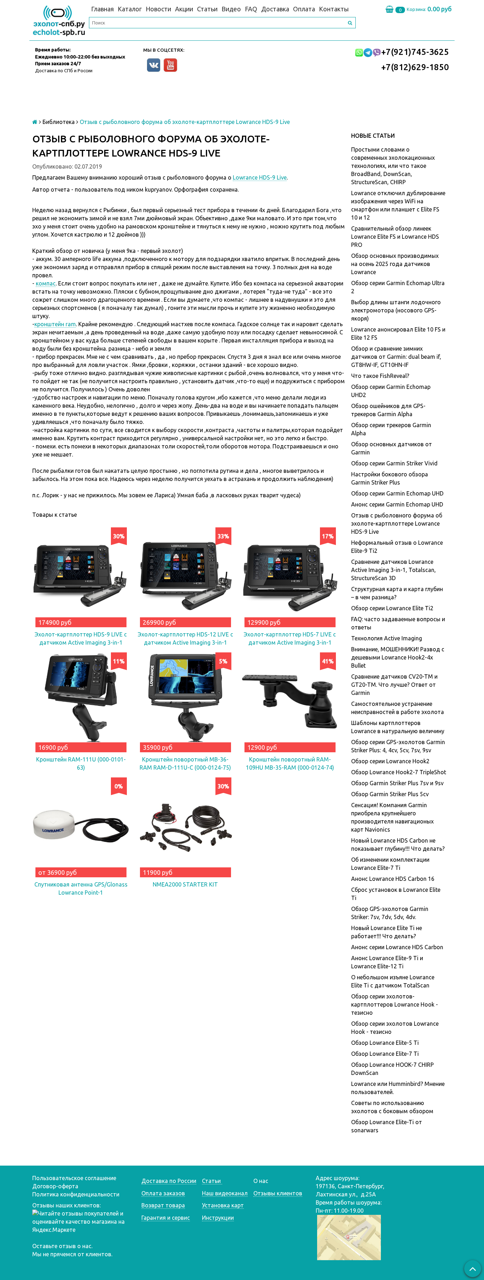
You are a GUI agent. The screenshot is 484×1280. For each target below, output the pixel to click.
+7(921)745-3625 (415, 52)
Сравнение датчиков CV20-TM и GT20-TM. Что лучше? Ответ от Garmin (394, 684)
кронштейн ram (55, 324)
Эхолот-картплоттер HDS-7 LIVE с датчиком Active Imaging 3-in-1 (290, 638)
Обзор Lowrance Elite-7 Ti (385, 1053)
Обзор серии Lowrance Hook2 (390, 761)
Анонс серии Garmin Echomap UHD (397, 504)
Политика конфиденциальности (75, 1194)
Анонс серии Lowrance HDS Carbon (397, 947)
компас (46, 283)
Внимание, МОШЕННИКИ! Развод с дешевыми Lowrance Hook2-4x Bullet (397, 657)
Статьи (207, 8)
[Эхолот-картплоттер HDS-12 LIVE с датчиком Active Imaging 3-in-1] (185, 576)
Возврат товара (163, 1205)
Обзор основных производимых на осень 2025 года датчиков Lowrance (395, 264)
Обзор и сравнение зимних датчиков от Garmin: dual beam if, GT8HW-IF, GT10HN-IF (396, 356)
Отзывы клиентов (277, 1193)
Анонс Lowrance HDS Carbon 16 (392, 879)
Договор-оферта (55, 1186)
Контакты (334, 8)
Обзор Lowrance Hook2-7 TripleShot (398, 772)
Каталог (130, 8)
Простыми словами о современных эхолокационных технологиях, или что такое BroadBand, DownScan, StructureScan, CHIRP (393, 165)
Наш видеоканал (225, 1193)
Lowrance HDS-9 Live (260, 177)
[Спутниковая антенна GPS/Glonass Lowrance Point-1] (81, 826)
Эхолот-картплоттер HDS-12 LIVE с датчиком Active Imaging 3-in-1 (185, 638)
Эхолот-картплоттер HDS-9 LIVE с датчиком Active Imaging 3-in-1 (81, 638)
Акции (184, 8)
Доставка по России (168, 1181)
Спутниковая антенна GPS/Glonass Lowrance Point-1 (81, 888)
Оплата (304, 8)
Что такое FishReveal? (380, 376)
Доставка (275, 8)
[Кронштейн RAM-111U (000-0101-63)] (81, 701)
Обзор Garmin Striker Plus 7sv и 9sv (397, 783)
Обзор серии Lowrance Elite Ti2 (392, 608)
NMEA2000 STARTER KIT (185, 884)
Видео (231, 8)
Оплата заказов (163, 1193)
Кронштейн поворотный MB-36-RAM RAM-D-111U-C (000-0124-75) (185, 763)
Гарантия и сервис (165, 1217)
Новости (158, 8)
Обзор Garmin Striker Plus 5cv (390, 794)
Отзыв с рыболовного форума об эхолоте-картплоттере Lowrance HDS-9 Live (396, 523)
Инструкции (218, 1217)
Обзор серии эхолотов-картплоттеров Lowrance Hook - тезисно (394, 1004)
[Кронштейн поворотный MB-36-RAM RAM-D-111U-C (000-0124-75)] (185, 701)
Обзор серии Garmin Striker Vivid (394, 463)
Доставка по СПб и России (63, 70)
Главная (102, 8)
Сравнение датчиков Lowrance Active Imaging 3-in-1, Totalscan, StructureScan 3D (393, 570)
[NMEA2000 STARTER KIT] (185, 826)
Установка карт (223, 1205)
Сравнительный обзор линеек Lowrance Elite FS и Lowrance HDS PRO (395, 236)
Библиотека (59, 122)
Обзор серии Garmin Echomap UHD (397, 493)
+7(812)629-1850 (415, 67)
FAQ (251, 8)
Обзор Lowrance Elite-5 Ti (385, 1043)
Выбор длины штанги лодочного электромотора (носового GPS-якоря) (396, 310)
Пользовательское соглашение (74, 1178)
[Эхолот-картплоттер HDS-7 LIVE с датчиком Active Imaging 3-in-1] (290, 576)
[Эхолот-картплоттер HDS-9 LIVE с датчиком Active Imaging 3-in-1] (81, 576)
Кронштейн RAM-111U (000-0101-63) (81, 763)
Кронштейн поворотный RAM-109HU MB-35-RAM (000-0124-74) (290, 763)
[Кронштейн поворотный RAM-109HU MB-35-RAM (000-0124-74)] (290, 701)
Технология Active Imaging (386, 638)
